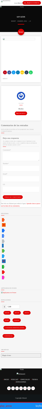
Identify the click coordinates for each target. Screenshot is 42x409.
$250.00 (16, 320)
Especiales (25, 379)
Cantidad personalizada (14, 327)
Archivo (20, 113)
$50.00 (27, 313)
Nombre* (6, 163)
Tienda (35, 379)
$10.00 (7, 313)
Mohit (13, 21)
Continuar (8, 336)
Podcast (14, 379)
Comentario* (7, 150)
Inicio (6, 379)
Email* (5, 174)
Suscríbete (31, 3)
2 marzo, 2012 (22, 21)
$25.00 (17, 313)
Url (4, 184)
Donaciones (21, 382)
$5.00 (6, 320)
